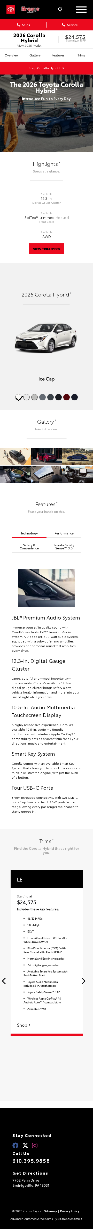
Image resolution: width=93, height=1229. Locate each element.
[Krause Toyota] (32, 9)
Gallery (35, 55)
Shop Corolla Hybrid (44, 68)
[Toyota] (10, 9)
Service (72, 24)
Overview (12, 55)
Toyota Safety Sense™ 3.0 (64, 546)
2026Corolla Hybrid (29, 37)
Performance (64, 533)
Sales (25, 24)
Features (58, 55)
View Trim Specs (46, 248)
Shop (22, 1025)
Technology (29, 533)
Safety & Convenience (29, 546)
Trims (81, 55)
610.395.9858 (31, 1160)
